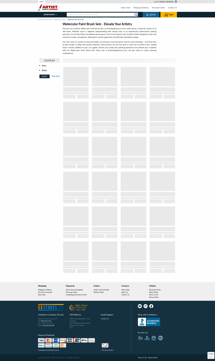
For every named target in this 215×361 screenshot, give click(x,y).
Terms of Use (153, 295)
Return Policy (153, 292)
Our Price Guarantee (45, 292)
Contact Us (172, 7)
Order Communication (101, 290)
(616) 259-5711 (46, 321)
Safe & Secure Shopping (74, 290)
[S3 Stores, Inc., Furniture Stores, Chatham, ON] (149, 322)
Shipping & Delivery (141, 7)
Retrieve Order (99, 292)
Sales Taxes (42, 295)
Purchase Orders (158, 7)
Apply (44, 76)
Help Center (125, 7)
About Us (124, 292)
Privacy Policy (154, 297)
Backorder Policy (155, 290)
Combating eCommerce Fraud (76, 295)
